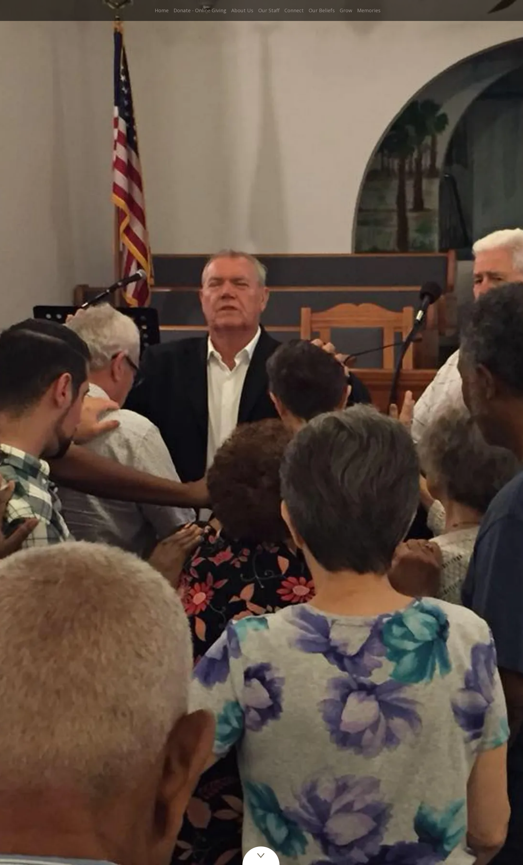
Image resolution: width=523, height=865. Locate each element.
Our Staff (268, 10)
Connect (294, 10)
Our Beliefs (322, 10)
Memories (369, 10)
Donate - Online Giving (200, 10)
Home (162, 10)
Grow (346, 10)
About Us (242, 10)
